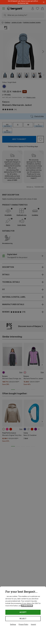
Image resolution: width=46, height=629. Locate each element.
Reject (23, 619)
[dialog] (23, 607)
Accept (23, 612)
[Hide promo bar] (43, 2)
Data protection (27, 606)
